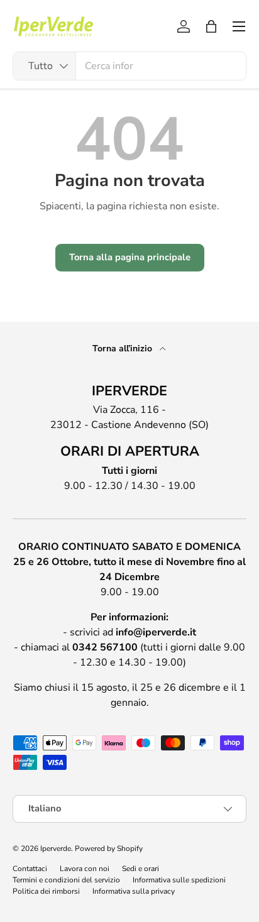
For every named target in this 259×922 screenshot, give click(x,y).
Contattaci (30, 869)
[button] (211, 26)
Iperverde (55, 848)
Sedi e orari (140, 869)
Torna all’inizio (123, 348)
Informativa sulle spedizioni (179, 880)
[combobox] (129, 66)
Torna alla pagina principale (129, 257)
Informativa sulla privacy (133, 891)
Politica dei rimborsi (46, 891)
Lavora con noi (84, 869)
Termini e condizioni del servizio (66, 880)
